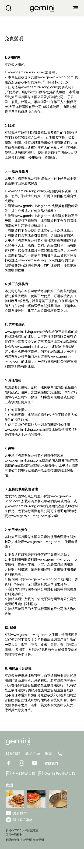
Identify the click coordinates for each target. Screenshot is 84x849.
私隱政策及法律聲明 (18, 839)
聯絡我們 (51, 763)
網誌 (48, 753)
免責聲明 (38, 839)
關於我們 (13, 753)
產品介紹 (32, 753)
